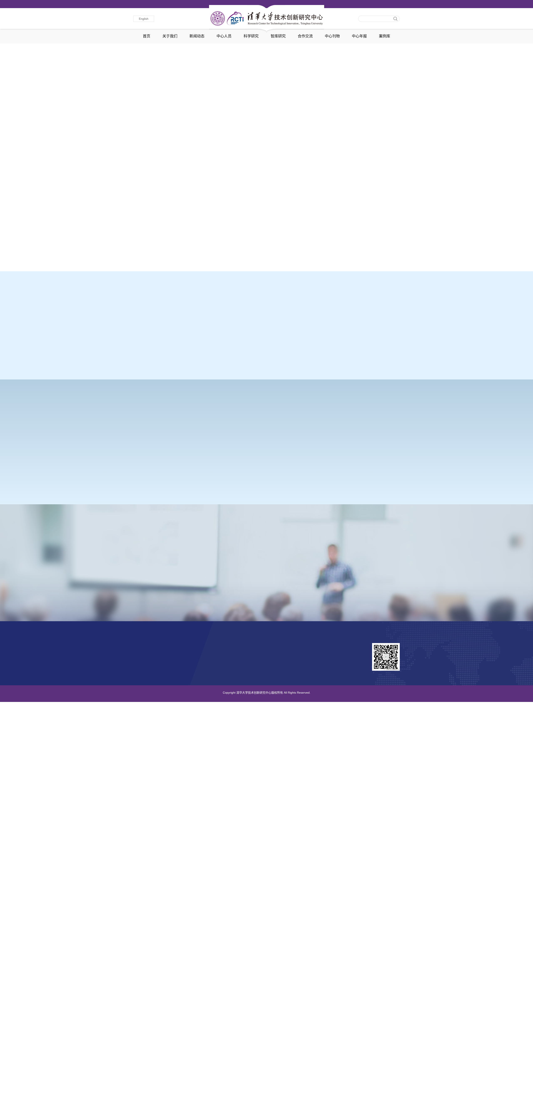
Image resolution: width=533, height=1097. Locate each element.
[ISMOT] (300, 433)
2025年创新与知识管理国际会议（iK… (297, 248)
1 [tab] (375, 133)
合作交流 (305, 36)
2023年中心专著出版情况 (244, 333)
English (143, 18)
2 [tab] (380, 133)
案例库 (384, 36)
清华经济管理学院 (194, 659)
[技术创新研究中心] (266, 18)
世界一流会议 (351, 461)
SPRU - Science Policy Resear (156, 659)
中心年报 (359, 36)
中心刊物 (332, 36)
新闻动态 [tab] (144, 159)
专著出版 (320, 350)
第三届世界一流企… (163, 292)
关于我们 (169, 36)
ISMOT (278, 461)
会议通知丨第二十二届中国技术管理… (164, 257)
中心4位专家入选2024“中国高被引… (296, 257)
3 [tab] (201, 319)
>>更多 (322, 159)
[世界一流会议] (368, 433)
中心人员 (224, 36)
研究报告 (359, 338)
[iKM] (232, 433)
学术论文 (320, 338)
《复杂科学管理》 (297, 580)
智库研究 (278, 36)
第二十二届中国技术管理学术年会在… (231, 248)
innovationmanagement (150, 651)
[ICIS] (164, 433)
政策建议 (359, 350)
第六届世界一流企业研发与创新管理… (231, 257)
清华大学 (187, 651)
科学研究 (251, 36)
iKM (208, 461)
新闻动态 (196, 36)
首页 (146, 36)
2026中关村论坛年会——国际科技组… (165, 248)
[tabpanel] (266, 93)
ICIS (140, 461)
